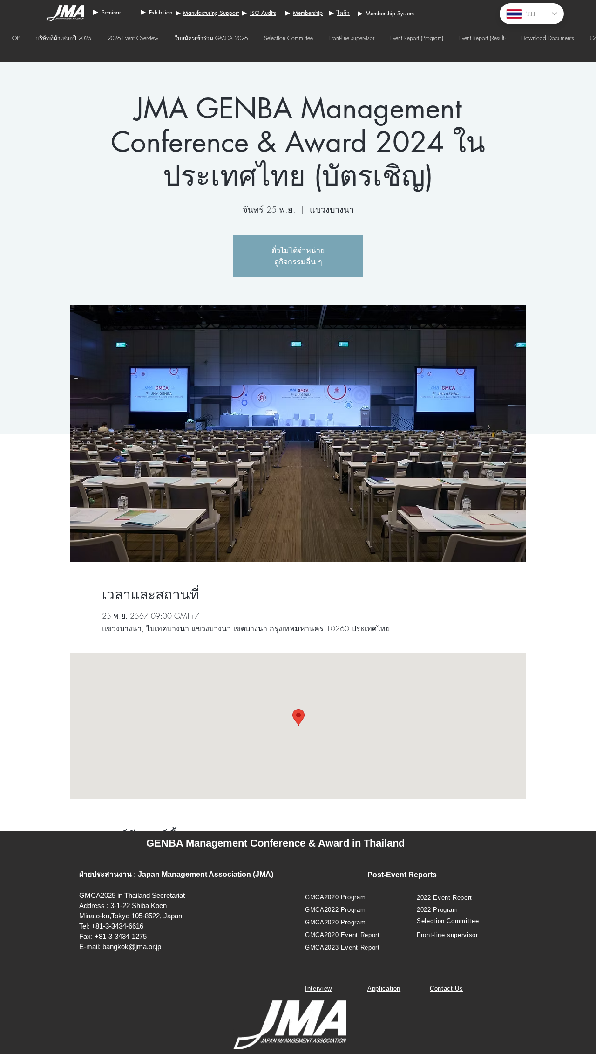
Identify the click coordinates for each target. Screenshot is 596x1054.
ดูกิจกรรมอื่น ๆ (298, 261)
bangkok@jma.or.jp (131, 947)
